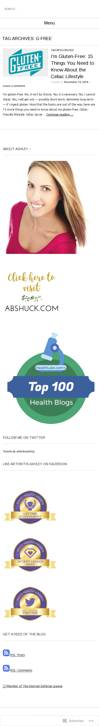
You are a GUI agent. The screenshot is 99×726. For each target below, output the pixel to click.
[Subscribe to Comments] (6, 670)
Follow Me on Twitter (24, 437)
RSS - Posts (17, 655)
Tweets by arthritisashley (19, 451)
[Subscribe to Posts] (6, 655)
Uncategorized (62, 50)
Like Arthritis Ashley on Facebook (35, 464)
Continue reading (59, 114)
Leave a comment (14, 85)
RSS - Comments (21, 670)
